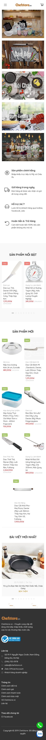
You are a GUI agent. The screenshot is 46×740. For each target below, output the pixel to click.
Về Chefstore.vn (8, 700)
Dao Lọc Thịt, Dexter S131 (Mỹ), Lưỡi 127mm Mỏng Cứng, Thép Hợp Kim (10, 293)
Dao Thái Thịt (8, 457)
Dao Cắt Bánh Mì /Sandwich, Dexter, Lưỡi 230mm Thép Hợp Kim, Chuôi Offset (34, 370)
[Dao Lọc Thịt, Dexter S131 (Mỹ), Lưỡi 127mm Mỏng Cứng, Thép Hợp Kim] (12, 272)
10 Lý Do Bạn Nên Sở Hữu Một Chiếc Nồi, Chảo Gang (23, 587)
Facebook (8, 716)
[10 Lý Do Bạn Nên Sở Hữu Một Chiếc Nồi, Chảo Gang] (23, 561)
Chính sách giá (7, 689)
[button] (13, 313)
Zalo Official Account (14, 669)
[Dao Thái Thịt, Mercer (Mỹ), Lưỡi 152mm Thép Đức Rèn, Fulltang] (12, 443)
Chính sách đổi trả (9, 686)
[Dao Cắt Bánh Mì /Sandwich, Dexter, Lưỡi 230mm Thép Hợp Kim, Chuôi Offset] (34, 348)
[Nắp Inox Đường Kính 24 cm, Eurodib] (12, 348)
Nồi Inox (6, 362)
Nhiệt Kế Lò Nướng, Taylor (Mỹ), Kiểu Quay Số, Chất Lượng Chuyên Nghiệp (34, 293)
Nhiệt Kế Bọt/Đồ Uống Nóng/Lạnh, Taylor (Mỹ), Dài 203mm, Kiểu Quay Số (34, 464)
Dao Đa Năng (19, 503)
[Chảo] (23, 85)
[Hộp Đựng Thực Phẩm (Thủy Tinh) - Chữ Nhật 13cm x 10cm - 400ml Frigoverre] (12, 397)
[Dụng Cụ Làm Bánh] (23, 116)
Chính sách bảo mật (10, 696)
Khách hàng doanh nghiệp (16, 672)
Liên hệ (4, 703)
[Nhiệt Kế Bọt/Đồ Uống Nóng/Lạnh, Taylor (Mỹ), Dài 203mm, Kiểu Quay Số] (34, 443)
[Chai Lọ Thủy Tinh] (23, 24)
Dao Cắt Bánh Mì (32, 362)
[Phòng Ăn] (23, 147)
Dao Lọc (6, 285)
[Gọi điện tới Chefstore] (40, 725)
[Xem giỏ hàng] (42, 5)
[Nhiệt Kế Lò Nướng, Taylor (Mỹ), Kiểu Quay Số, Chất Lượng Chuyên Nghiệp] (34, 272)
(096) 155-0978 (11, 661)
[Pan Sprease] (11, 606)
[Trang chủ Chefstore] (23, 5)
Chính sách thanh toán (11, 693)
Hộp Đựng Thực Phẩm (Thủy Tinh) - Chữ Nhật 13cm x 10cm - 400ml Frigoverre (11, 418)
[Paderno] (34, 606)
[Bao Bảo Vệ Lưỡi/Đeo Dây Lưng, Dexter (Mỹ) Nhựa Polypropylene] (34, 397)
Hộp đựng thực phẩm (11, 410)
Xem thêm (23, 591)
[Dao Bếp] (23, 55)
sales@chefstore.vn (13, 665)
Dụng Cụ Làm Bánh (33, 285)
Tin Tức (29, 582)
